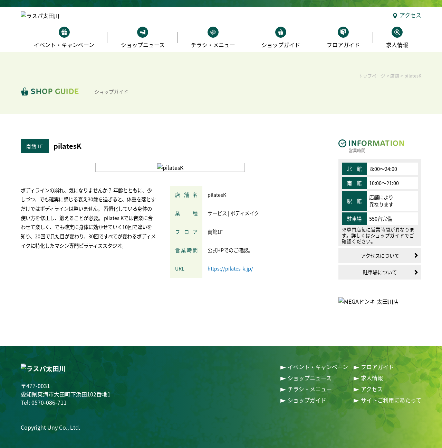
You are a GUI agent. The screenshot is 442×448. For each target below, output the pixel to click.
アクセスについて (380, 255)
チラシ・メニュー (213, 44)
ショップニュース (143, 44)
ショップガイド (280, 44)
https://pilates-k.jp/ (230, 268)
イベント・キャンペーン (64, 44)
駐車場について (380, 272)
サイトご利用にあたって (391, 400)
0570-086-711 (49, 402)
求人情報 (397, 44)
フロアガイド (343, 44)
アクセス (410, 15)
